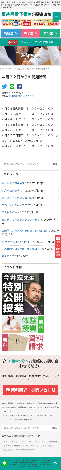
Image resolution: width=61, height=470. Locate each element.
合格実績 (7, 445)
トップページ (6, 68)
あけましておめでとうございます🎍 (22, 219)
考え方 (5, 256)
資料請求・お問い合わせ (33, 390)
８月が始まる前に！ (13, 190)
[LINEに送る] (13, 87)
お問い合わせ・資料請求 (41, 445)
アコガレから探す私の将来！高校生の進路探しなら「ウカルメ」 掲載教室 (30, 460)
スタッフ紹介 (40, 441)
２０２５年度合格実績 (14, 198)
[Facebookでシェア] (20, 87)
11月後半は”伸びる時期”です (18, 242)
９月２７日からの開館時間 (32, 42)
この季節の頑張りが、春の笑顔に (21, 249)
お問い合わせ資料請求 (58, 249)
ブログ (25, 445)
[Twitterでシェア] (5, 87)
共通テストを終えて (13, 205)
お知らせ (19, 68)
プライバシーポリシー (24, 449)
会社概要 (7, 449)
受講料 (17, 445)
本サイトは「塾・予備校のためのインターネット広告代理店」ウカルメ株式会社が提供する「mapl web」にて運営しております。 (30, 465)
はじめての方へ (25, 441)
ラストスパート (10, 212)
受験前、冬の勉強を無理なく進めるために (26, 230)
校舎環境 (53, 441)
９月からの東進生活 (13, 183)
